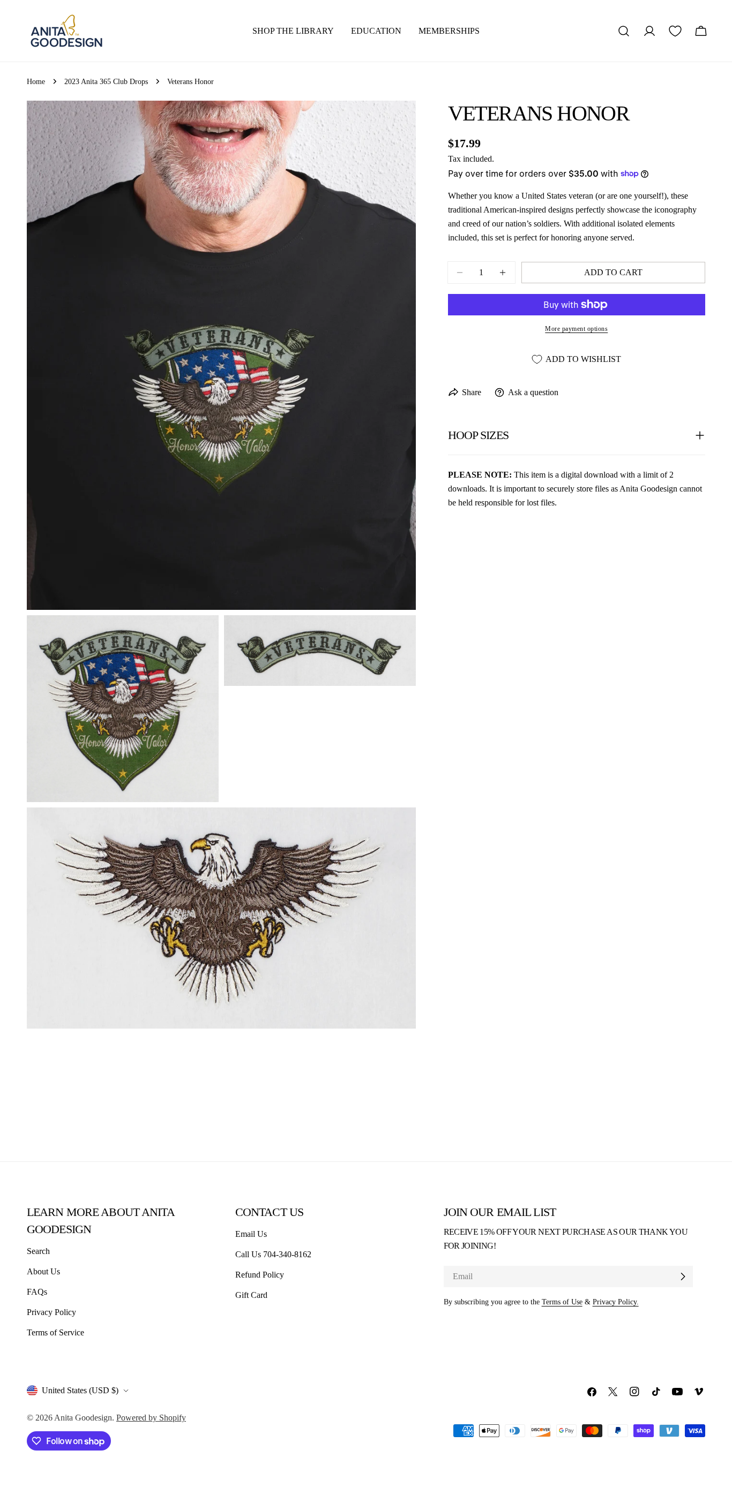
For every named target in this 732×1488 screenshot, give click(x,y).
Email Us (251, 1233)
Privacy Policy (51, 1312)
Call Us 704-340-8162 (273, 1254)
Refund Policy (259, 1274)
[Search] (623, 31)
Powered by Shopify (151, 1417)
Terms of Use (562, 1301)
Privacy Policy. (616, 1301)
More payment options (576, 329)
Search (38, 1251)
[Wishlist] (675, 31)
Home (36, 81)
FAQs (37, 1291)
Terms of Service (55, 1332)
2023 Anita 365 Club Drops (106, 81)
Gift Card (251, 1295)
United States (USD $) (80, 1390)
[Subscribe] (683, 1276)
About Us (43, 1271)
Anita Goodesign (83, 1417)
